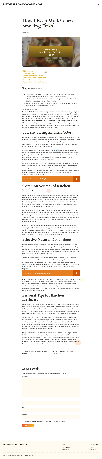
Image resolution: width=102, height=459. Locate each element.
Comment (25, 376)
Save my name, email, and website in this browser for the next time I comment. (45, 421)
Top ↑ (97, 455)
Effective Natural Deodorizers (32, 80)
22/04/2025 (26, 32)
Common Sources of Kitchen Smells (34, 78)
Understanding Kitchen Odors (33, 75)
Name (24, 400)
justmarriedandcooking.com (22, 4)
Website (24, 414)
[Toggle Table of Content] (45, 71)
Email (24, 407)
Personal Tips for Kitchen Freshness (35, 82)
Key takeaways (29, 73)
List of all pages (66, 447)
